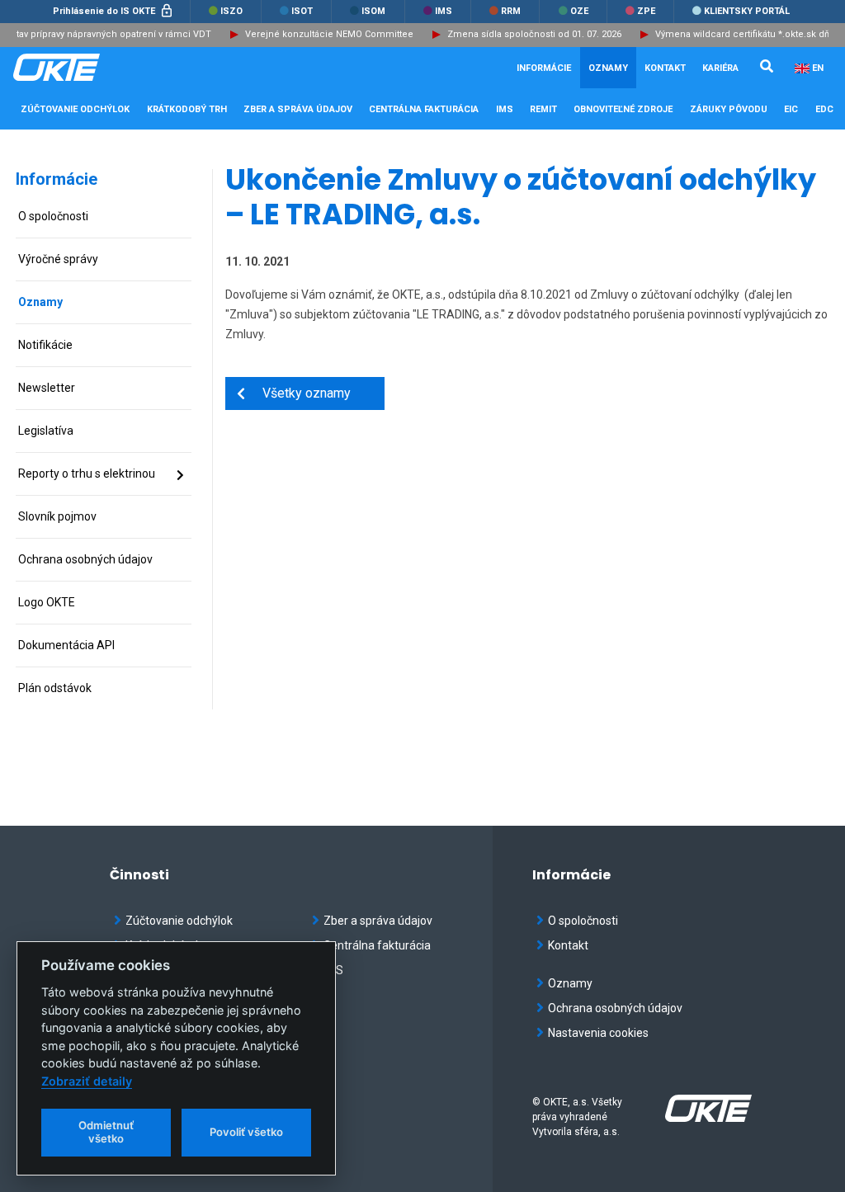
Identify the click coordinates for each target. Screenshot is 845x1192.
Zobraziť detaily (86, 1081)
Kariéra (720, 68)
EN (818, 68)
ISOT (301, 11)
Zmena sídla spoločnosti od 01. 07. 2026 (525, 34)
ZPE (645, 11)
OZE (578, 11)
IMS (442, 11)
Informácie (56, 179)
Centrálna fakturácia (377, 945)
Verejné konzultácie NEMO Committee (320, 34)
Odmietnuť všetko (106, 1132)
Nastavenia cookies (598, 1032)
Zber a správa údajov (377, 920)
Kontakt (665, 68)
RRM (509, 11)
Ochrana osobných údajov (615, 1008)
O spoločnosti (583, 920)
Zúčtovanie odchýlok (179, 920)
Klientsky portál (745, 11)
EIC (791, 109)
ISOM (372, 11)
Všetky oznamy (298, 393)
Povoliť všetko (246, 1131)
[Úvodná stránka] (95, 67)
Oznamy (608, 68)
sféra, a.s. (597, 1132)
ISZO (230, 11)
